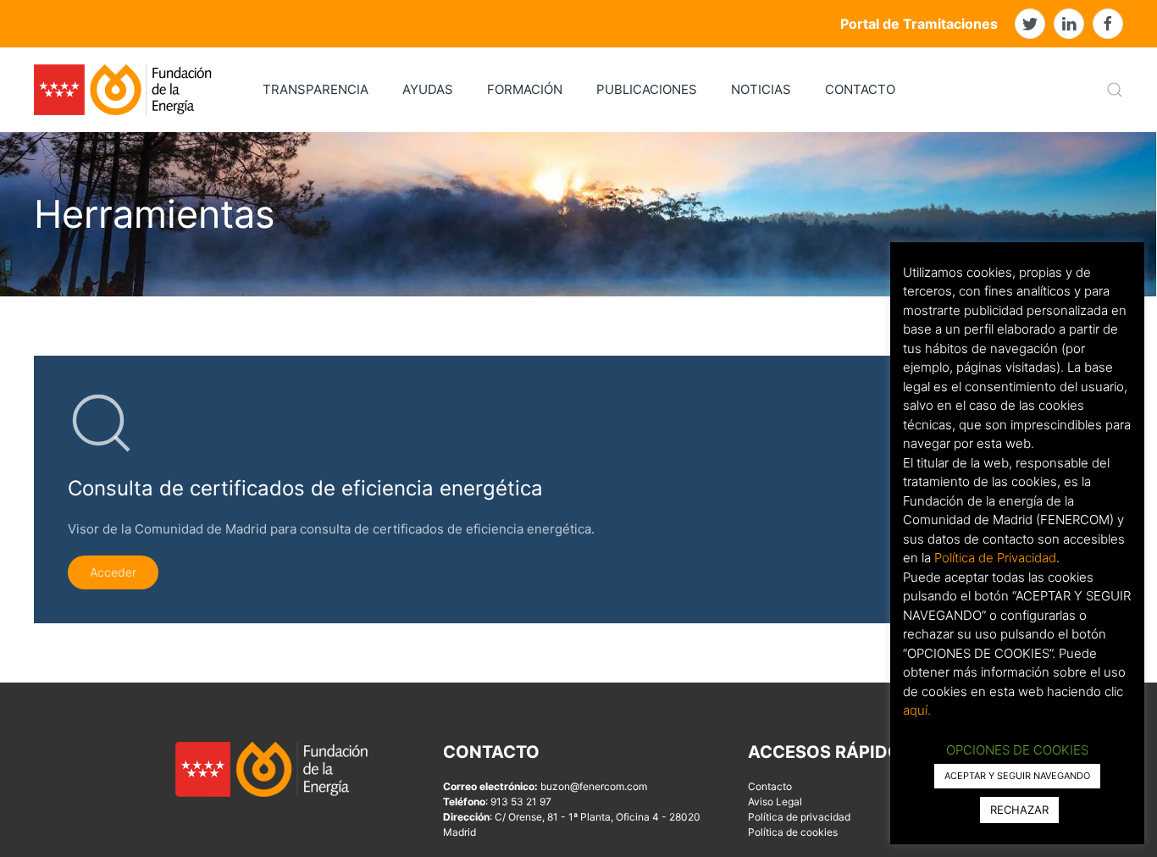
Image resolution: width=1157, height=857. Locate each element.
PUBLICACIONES (646, 89)
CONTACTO (860, 89)
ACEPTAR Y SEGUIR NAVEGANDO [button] (1017, 776)
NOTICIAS (761, 89)
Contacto (770, 786)
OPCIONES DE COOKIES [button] (1017, 750)
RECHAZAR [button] (1019, 809)
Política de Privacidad (995, 558)
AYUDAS (427, 89)
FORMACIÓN (524, 89)
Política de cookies (793, 832)
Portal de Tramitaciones (919, 23)
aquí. (917, 710)
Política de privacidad (799, 816)
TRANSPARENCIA (315, 89)
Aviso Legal (775, 801)
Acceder (113, 572)
